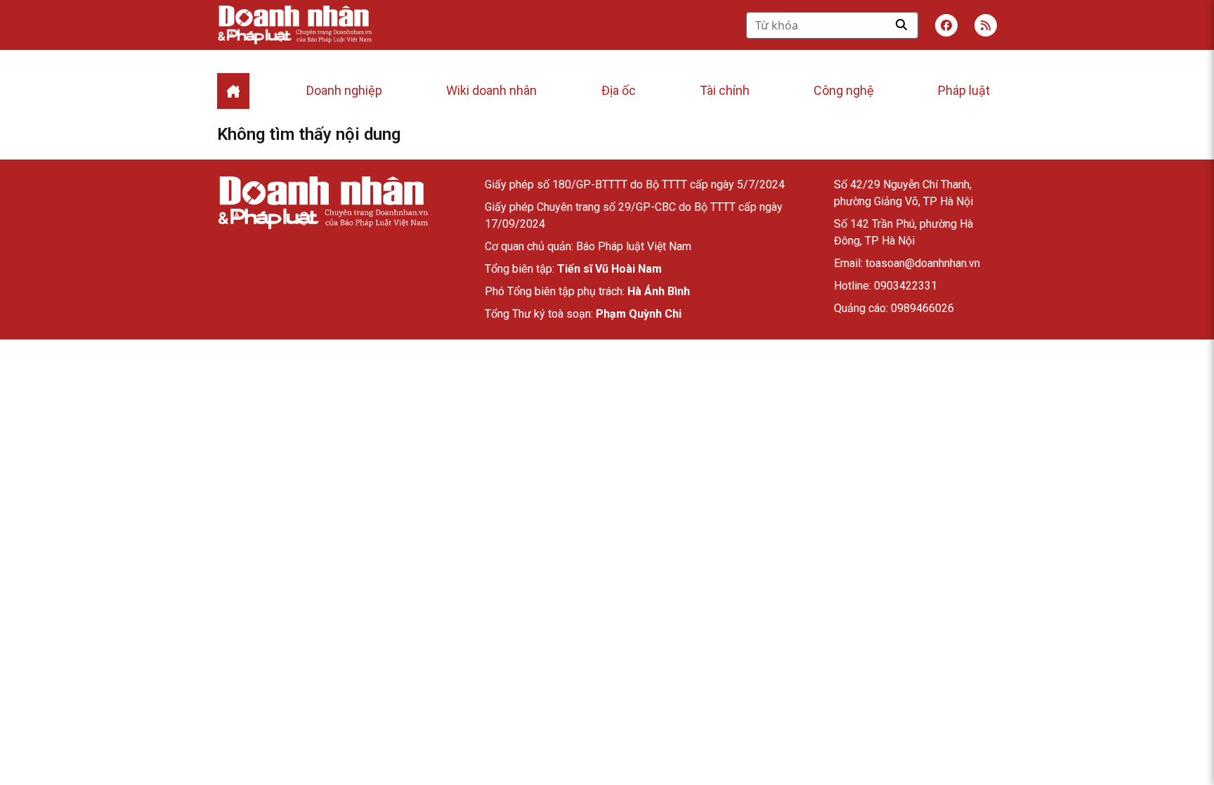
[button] (985, 25)
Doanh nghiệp (344, 90)
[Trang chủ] (322, 202)
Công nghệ (844, 90)
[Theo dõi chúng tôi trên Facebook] (946, 25)
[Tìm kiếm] (901, 24)
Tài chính (725, 90)
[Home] (233, 91)
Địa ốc (618, 90)
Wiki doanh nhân (491, 90)
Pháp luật (964, 90)
